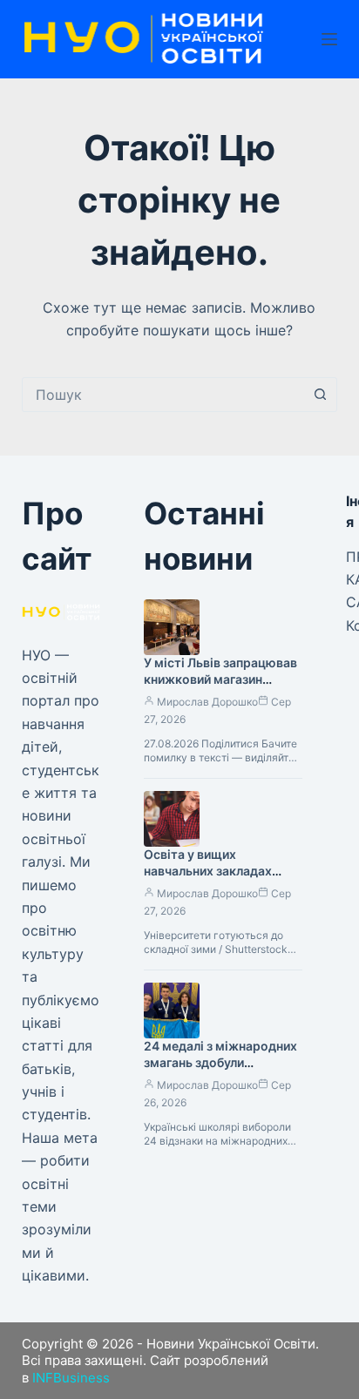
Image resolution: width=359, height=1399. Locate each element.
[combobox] (163, 394)
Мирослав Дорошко (207, 701)
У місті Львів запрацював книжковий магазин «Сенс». (220, 679)
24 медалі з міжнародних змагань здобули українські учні (220, 1062)
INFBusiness (71, 1377)
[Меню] (329, 39)
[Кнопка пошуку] (319, 394)
